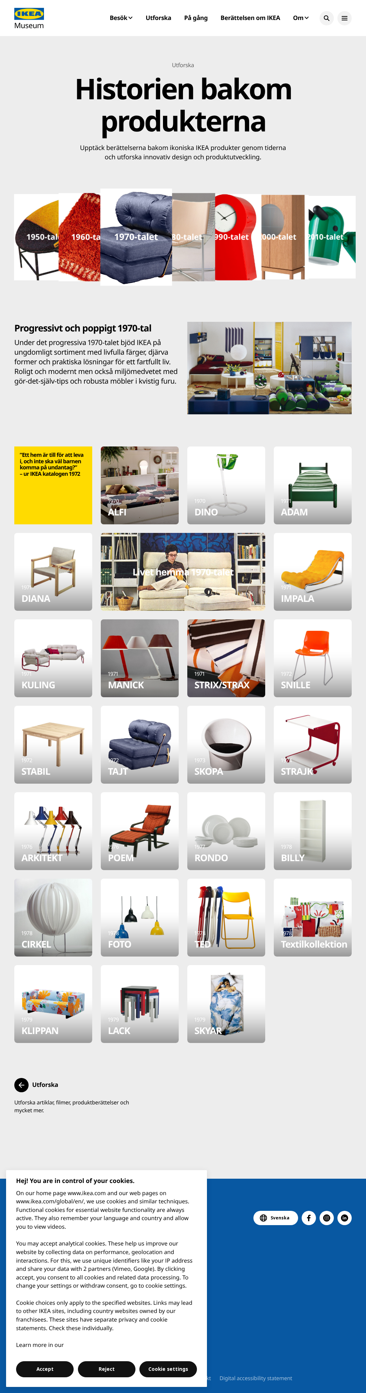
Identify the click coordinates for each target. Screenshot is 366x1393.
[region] (106, 1278)
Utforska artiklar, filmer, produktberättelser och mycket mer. (71, 1106)
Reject (107, 1369)
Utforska (159, 18)
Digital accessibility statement (255, 1378)
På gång (196, 18)
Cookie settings (168, 1369)
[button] (327, 18)
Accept (45, 1369)
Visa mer (276, 157)
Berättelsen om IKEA (250, 18)
